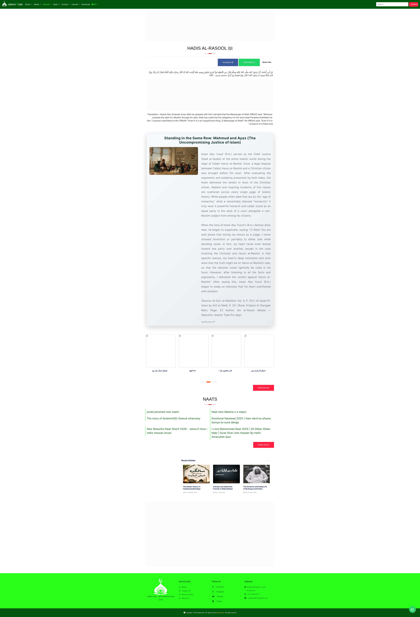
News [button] (56, 4)
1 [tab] (202, 381)
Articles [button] (65, 4)
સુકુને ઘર (160, 371)
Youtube (219, 596)
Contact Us (186, 591)
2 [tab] (204, 381)
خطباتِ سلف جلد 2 (258, 371)
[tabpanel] (161, 354)
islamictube (220, 612)
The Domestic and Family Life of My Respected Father (225, 487)
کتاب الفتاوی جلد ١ (192, 371)
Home (184, 587)
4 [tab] (210, 381)
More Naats (263, 445)
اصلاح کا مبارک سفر (225, 371)
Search (414, 4)
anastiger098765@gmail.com (258, 598)
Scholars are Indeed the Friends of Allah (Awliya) (192, 487)
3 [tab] (206, 381)
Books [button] (28, 4)
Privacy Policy (187, 594)
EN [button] (95, 4)
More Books (263, 388)
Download (85, 4)
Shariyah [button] (46, 4)
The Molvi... (247, 486)
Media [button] (37, 4)
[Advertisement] (210, 26)
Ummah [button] (75, 4)
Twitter (219, 601)
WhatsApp (248, 62)
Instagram (220, 592)
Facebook (227, 62)
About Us (185, 598)
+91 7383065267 (253, 594)
